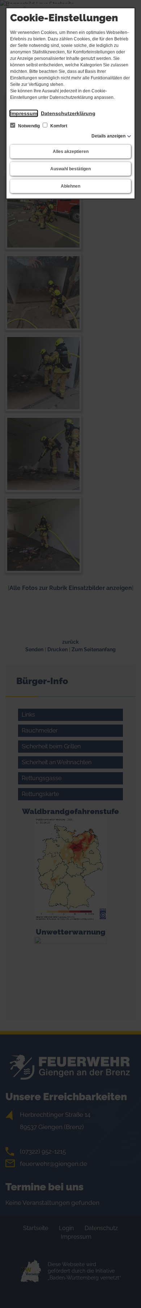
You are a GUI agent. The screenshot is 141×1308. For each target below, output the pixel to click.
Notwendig (29, 125)
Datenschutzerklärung (68, 113)
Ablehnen (70, 186)
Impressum (23, 113)
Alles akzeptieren (71, 151)
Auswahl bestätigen (70, 168)
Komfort (58, 125)
